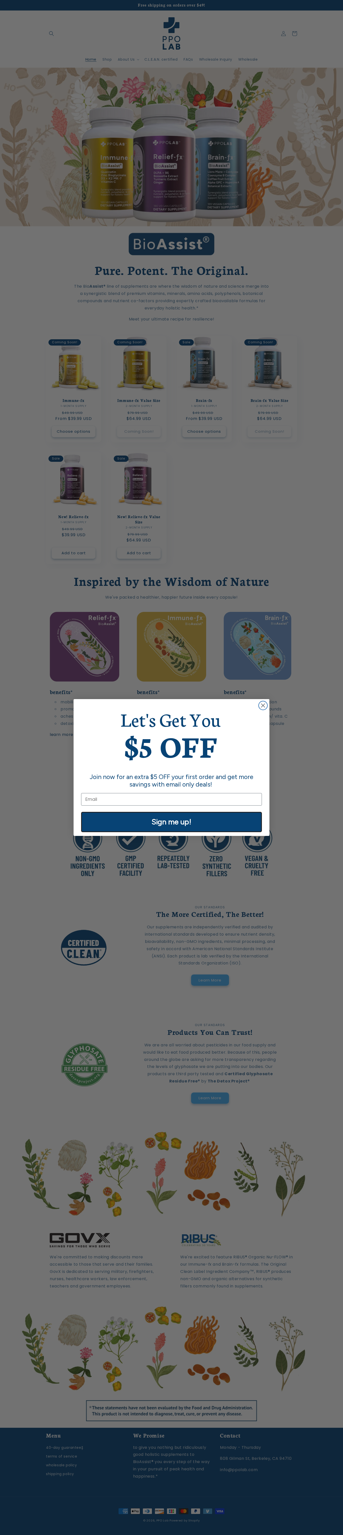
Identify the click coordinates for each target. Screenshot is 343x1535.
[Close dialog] (263, 705)
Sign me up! (171, 821)
